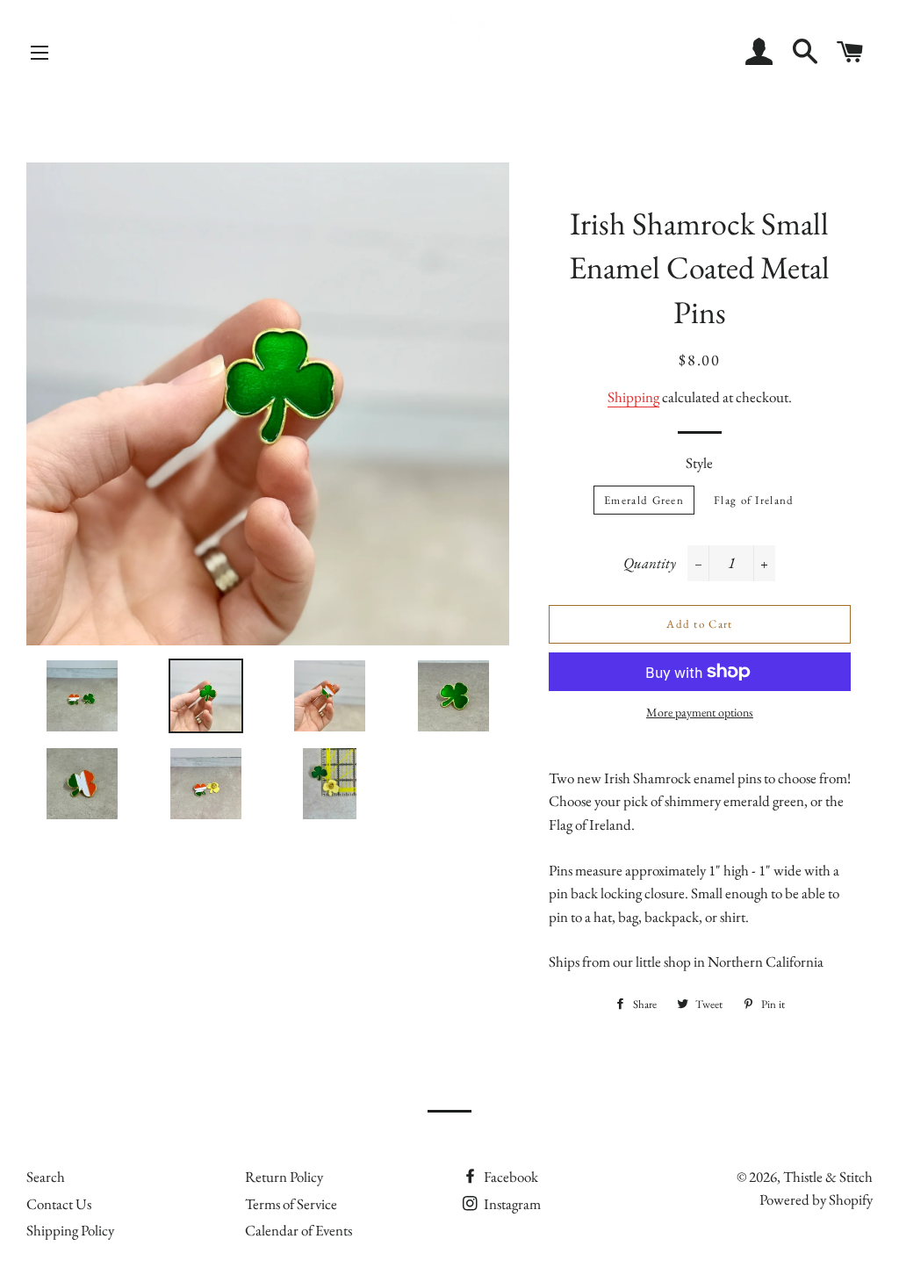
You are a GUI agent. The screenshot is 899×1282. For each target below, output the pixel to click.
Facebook (509, 1176)
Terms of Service (291, 1204)
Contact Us (58, 1204)
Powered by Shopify (816, 1199)
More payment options (699, 712)
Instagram (511, 1204)
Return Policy (284, 1176)
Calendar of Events (298, 1230)
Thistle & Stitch (828, 1176)
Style (699, 462)
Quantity (649, 563)
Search (45, 1176)
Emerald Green (644, 500)
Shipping (633, 397)
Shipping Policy (70, 1230)
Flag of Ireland (754, 500)
